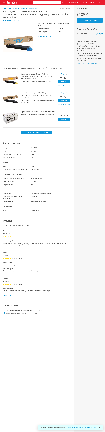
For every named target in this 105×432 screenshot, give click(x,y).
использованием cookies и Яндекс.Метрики (81, 427)
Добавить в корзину (89, 20)
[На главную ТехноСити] (12, 2)
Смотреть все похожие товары (37, 132)
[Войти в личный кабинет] (100, 2)
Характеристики (28, 68)
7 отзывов (16, 20)
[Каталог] (4, 2)
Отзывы (42, 68)
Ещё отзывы (7, 296)
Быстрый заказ (82, 25)
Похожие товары (10, 68)
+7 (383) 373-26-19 (92, 63)
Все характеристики (44, 36)
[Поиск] (62, 2)
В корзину (64, 81)
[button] (17, 43)
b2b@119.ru (81, 63)
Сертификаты (56, 68)
